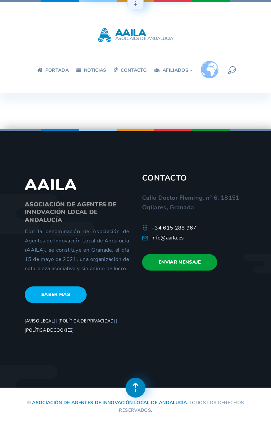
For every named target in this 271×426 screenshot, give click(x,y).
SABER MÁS (55, 294)
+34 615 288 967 (174, 228)
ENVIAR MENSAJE (180, 262)
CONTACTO (133, 70)
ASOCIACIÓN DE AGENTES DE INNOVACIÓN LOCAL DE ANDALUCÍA (109, 403)
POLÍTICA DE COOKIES (49, 330)
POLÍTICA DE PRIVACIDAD (86, 321)
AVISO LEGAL (40, 321)
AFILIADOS (176, 70)
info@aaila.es (167, 237)
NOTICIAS (94, 70)
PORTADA (56, 70)
